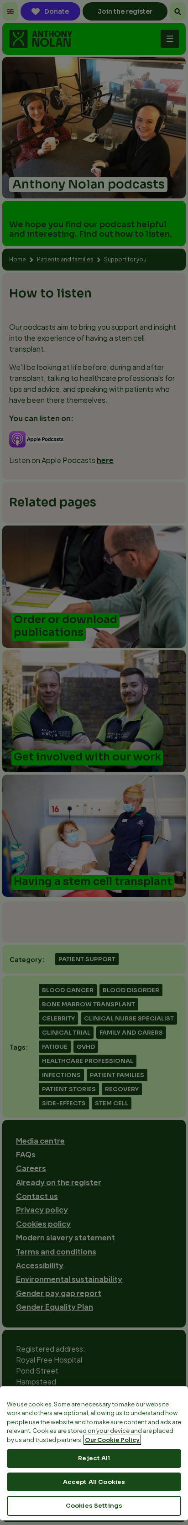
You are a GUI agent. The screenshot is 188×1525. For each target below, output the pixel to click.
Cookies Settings (94, 1505)
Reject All (94, 1458)
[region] (94, 1453)
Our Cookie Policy (112, 1439)
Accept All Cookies (94, 1482)
